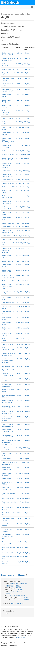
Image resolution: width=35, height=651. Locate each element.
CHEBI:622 (17, 586)
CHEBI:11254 (13, 584)
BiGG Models (10, 2)
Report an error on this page (13, 575)
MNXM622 (25, 598)
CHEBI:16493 (22, 584)
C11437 (18, 588)
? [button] (26, 574)
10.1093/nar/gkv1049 (19, 637)
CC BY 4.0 (20, 603)
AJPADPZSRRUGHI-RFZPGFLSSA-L (14, 593)
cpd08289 (19, 590)
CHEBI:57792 (8, 586)
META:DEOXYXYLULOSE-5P (18, 596)
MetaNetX (13, 603)
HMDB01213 (27, 600)
